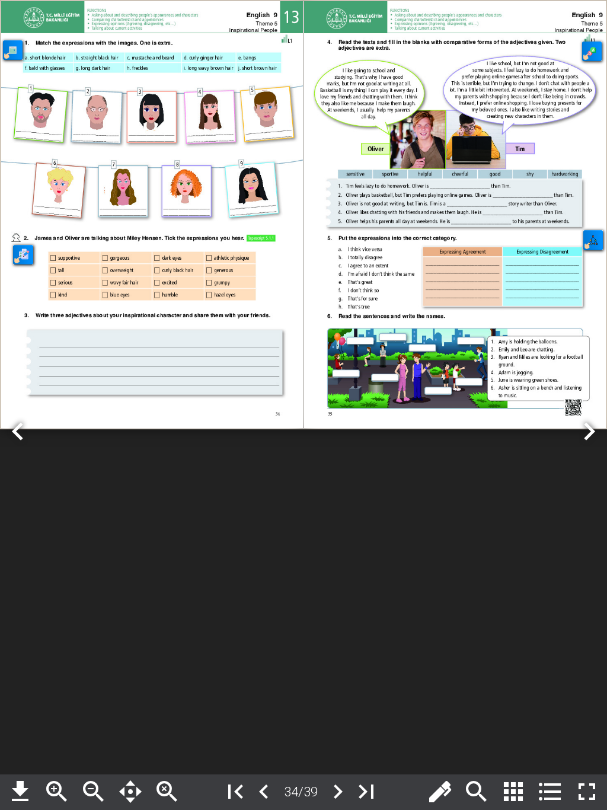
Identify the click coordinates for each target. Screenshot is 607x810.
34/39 (301, 791)
